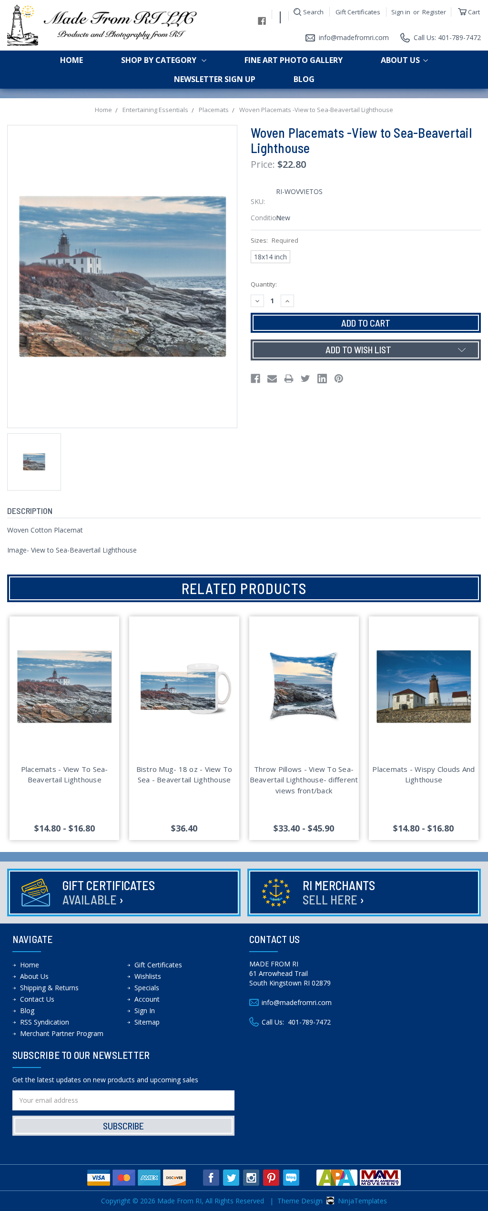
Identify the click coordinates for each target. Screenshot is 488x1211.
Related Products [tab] (244, 588)
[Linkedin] (322, 378)
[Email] (272, 378)
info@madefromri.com (354, 37)
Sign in (400, 12)
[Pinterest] (339, 378)
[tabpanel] (64, 728)
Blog (304, 79)
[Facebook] (255, 378)
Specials (146, 987)
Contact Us (37, 999)
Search (313, 12)
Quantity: (264, 284)
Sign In (144, 1010)
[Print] (289, 378)
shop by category (159, 60)
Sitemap (147, 1021)
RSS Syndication (44, 1021)
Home (71, 60)
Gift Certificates (358, 12)
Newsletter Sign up (214, 79)
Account (147, 999)
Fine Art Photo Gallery (293, 60)
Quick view (64, 675)
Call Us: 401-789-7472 (447, 37)
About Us (400, 60)
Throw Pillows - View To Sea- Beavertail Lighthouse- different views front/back (304, 779)
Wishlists (147, 976)
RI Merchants (339, 892)
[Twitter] (305, 378)
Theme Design (300, 1200)
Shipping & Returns (49, 987)
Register (434, 12)
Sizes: (274, 240)
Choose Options (64, 697)
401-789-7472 (309, 1021)
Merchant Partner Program (61, 1033)
